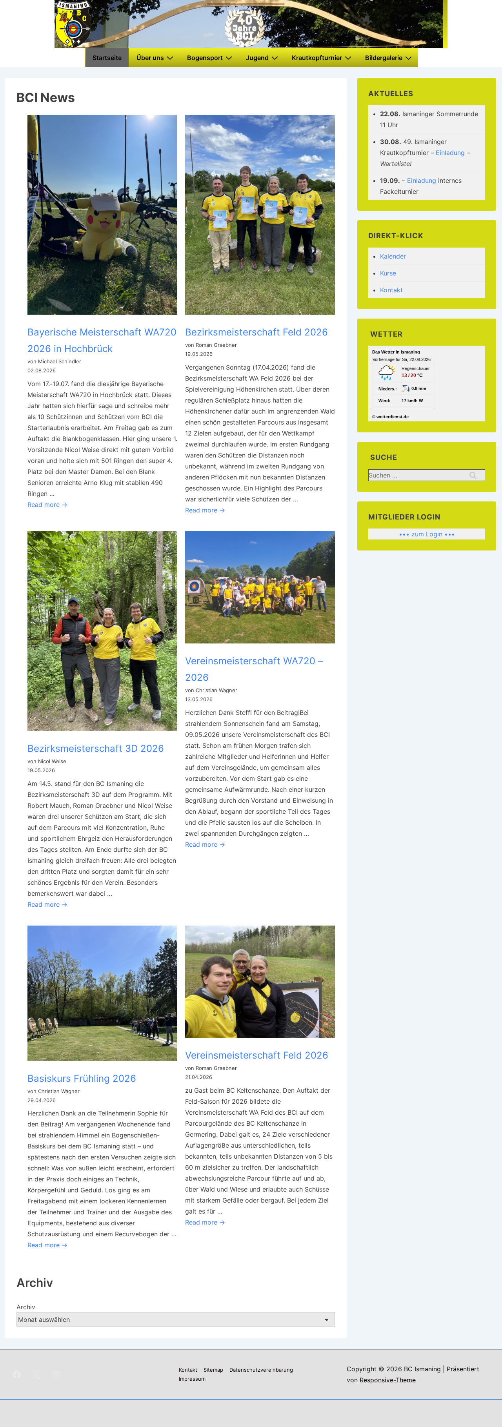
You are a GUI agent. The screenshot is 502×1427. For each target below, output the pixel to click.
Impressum (192, 1379)
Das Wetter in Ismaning (396, 352)
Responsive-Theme (388, 1380)
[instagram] (56, 1374)
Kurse (388, 273)
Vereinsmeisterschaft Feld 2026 (256, 1055)
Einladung (450, 153)
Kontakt (391, 290)
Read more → (47, 504)
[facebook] (16, 1374)
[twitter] (36, 1374)
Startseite (107, 58)
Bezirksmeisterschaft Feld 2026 (256, 332)
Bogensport (205, 58)
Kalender (393, 256)
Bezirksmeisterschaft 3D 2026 (95, 748)
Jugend (257, 58)
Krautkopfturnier (317, 58)
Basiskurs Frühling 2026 (81, 1078)
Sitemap (213, 1370)
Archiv (25, 1307)
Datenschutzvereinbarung (261, 1370)
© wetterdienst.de (390, 416)
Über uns (150, 58)
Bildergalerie (383, 58)
